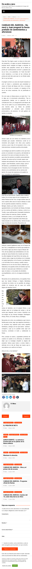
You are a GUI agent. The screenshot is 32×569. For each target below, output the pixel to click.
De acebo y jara (8, 4)
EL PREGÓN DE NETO (10, 425)
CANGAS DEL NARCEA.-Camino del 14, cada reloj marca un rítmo (15, 496)
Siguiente (26, 416)
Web (3, 536)
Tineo (5, 436)
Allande (6, 434)
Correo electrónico (7, 529)
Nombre (4, 523)
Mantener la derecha (10, 455)
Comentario (5, 514)
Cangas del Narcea (8, 422)
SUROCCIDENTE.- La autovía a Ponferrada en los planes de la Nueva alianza (13, 441)
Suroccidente (18, 422)
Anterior (5, 416)
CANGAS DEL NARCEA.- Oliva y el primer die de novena (14, 468)
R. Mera (3, 35)
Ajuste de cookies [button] (6, 565)
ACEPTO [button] (15, 565)
